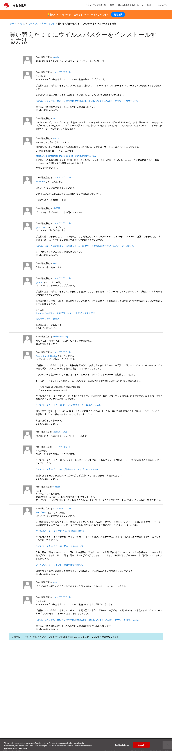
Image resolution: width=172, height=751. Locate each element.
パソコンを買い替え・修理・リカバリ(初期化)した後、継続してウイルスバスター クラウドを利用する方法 (87, 100)
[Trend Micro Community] (15, 5)
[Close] (168, 745)
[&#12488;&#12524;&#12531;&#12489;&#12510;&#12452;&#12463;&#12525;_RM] (20, 75)
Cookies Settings (122, 744)
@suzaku (40, 181)
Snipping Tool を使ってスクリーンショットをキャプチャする (65, 312)
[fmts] (20, 121)
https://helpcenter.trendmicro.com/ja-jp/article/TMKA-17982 (66, 155)
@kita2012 (41, 227)
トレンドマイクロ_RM (62, 72)
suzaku (56, 138)
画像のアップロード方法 (47, 319)
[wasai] (20, 585)
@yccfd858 (41, 512)
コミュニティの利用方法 (95, 5)
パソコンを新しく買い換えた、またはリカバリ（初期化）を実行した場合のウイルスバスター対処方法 (85, 245)
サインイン (162, 5)
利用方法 (118, 14)
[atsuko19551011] (20, 435)
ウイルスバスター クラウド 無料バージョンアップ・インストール (67, 469)
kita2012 (56, 208)
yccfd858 (56, 486)
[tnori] (20, 266)
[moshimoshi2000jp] (20, 340)
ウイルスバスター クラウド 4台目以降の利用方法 (59, 564)
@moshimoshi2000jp (46, 356)
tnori (55, 263)
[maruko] (20, 60)
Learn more (22, 748)
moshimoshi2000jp (61, 336)
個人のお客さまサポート (128, 5)
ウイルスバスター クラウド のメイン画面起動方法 (60, 530)
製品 (112, 5)
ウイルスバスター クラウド (42, 23)
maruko (56, 57)
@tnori (39, 282)
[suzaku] (20, 141)
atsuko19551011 (60, 431)
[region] (86, 745)
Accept (141, 744)
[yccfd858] (20, 490)
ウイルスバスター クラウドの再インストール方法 (59, 546)
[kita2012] (20, 211)
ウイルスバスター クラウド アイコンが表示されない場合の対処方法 (68, 405)
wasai (55, 582)
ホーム (13, 23)
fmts (54, 118)
